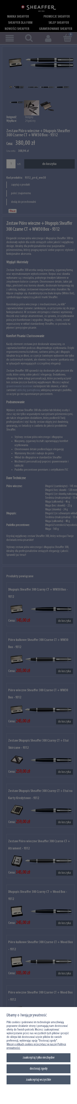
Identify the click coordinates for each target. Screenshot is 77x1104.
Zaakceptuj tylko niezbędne (39, 1058)
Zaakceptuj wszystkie (38, 1080)
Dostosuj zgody (38, 1069)
